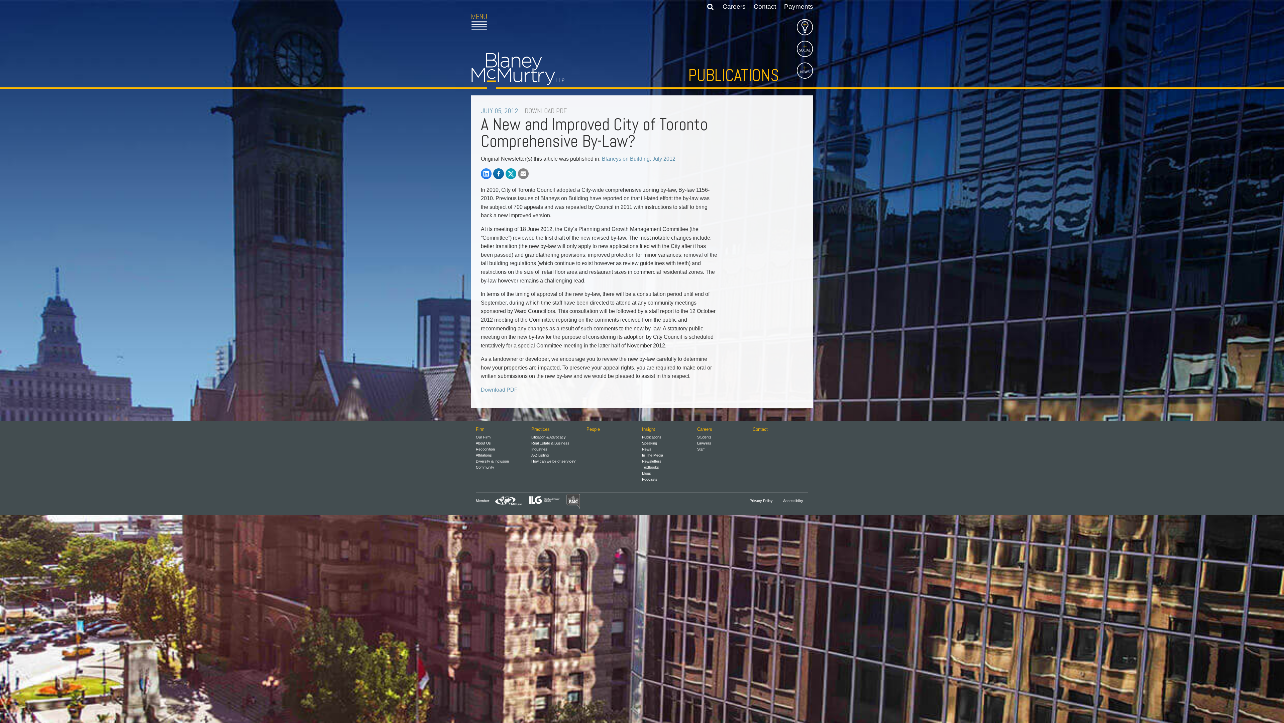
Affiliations (484, 455)
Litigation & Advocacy (548, 437)
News (646, 449)
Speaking (649, 443)
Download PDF (499, 390)
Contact (765, 6)
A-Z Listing (540, 455)
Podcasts (649, 479)
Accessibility (793, 501)
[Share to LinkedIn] (486, 173)
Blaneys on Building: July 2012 (638, 159)
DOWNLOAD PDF (546, 110)
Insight (648, 429)
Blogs (646, 473)
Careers (734, 6)
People (593, 429)
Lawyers (704, 443)
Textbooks (650, 467)
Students (704, 437)
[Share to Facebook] (498, 173)
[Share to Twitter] (511, 173)
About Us (483, 443)
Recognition (485, 449)
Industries (539, 449)
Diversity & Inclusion (492, 461)
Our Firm (483, 437)
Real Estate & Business (550, 443)
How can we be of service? (553, 461)
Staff (701, 449)
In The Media (652, 455)
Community (485, 467)
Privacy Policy (761, 501)
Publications (733, 75)
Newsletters (651, 461)
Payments (798, 6)
